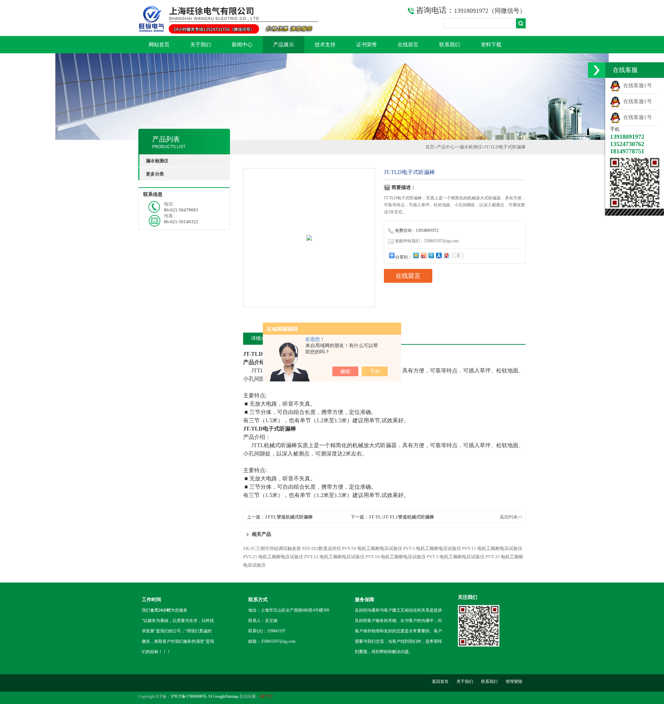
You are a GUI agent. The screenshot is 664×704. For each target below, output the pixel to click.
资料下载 (491, 44)
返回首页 (440, 681)
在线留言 (408, 44)
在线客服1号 (636, 85)
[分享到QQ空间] (415, 255)
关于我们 (200, 44)
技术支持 (325, 44)
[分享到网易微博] (446, 255)
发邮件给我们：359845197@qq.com (427, 240)
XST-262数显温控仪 (321, 548)
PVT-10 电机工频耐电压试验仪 (396, 556)
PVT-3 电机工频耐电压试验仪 (456, 556)
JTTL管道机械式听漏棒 (289, 517)
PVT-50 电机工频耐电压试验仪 (372, 548)
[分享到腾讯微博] (431, 255)
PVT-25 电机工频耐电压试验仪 (273, 556)
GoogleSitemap (225, 696)
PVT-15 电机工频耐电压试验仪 (492, 548)
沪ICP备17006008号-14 (191, 696)
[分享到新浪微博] (423, 255)
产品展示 (283, 44)
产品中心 (446, 147)
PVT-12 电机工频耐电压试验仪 (334, 556)
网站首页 (159, 44)
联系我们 (449, 44)
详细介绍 (260, 338)
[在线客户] (596, 70)
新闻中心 (242, 44)
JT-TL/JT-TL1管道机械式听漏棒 (401, 517)
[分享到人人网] (438, 255)
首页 (429, 147)
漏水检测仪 (471, 147)
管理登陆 (514, 681)
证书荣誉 (366, 44)
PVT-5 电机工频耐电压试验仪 (432, 548)
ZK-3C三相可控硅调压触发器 (272, 548)
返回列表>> (511, 517)
